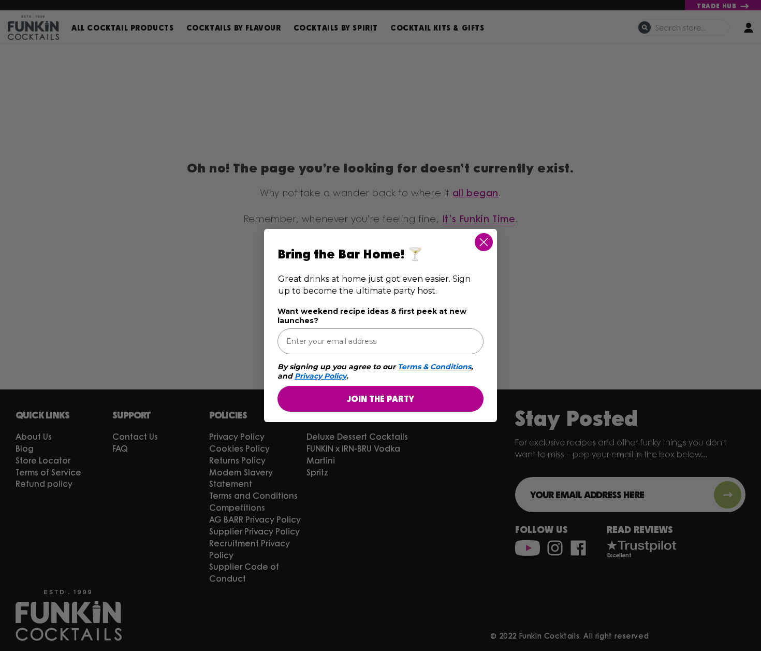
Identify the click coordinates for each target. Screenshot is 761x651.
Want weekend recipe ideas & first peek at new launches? (371, 316)
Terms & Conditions (434, 366)
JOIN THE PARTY (380, 398)
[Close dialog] (484, 242)
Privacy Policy (320, 376)
